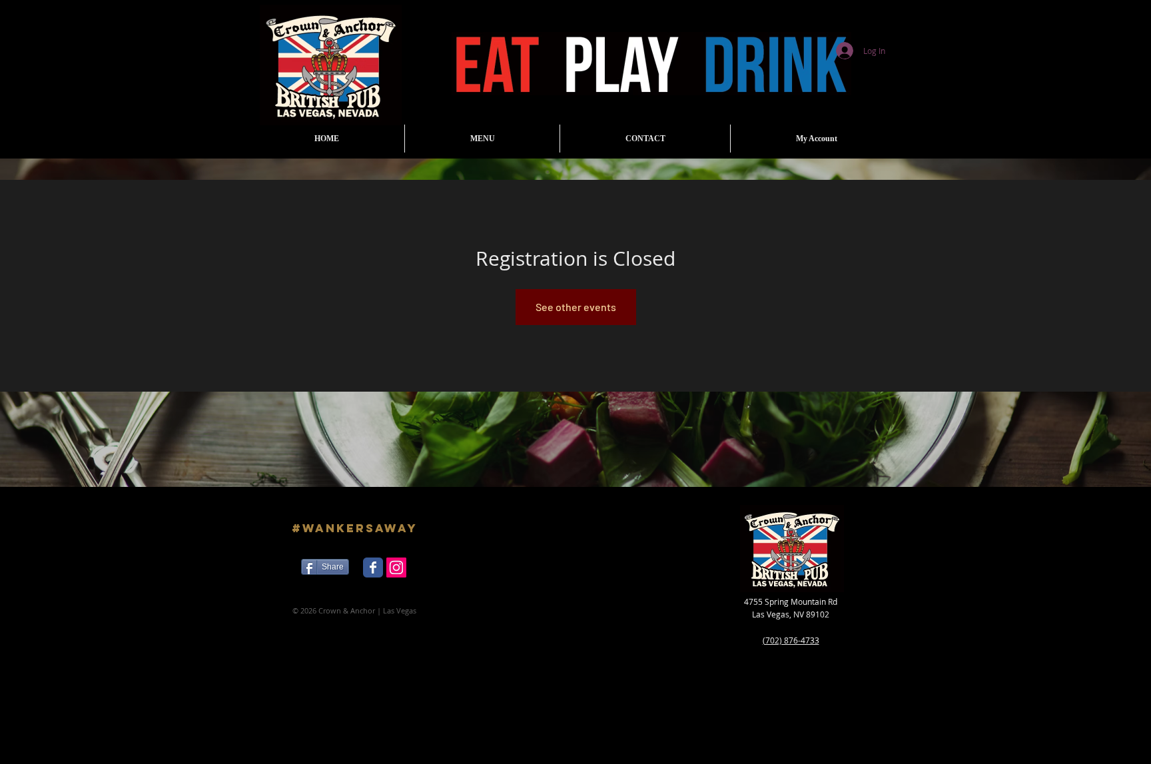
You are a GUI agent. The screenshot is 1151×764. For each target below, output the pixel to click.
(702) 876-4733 (791, 640)
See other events (576, 306)
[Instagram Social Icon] (396, 567)
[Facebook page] (373, 567)
